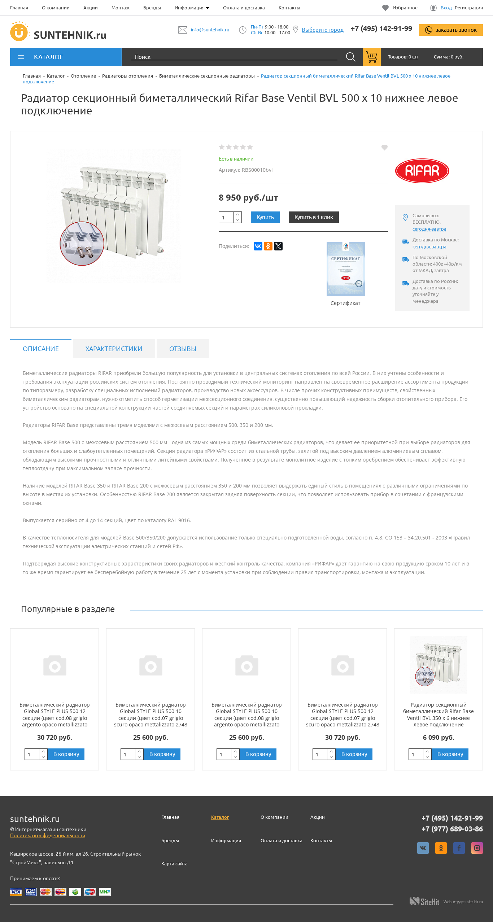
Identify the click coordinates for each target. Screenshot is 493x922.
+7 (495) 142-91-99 (381, 28)
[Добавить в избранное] (384, 147)
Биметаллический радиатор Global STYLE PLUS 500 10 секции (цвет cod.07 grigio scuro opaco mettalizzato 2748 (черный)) (150, 717)
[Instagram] (477, 848)
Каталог (220, 817)
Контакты (289, 7)
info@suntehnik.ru (210, 29)
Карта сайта (174, 863)
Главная (19, 7)
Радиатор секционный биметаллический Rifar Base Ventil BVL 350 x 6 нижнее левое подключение (438, 714)
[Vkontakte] (423, 848)
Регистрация (469, 7)
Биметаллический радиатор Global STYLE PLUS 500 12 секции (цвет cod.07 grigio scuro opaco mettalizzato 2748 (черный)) (342, 717)
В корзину (66, 754)
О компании (56, 7)
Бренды (152, 7)
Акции (90, 7)
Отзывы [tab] (182, 348)
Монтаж (121, 7)
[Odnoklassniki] (441, 848)
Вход (446, 7)
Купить (265, 217)
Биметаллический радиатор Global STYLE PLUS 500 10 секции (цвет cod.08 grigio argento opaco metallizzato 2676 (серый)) (246, 717)
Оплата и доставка (244, 7)
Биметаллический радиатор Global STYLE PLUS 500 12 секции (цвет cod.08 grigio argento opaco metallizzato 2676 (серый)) (54, 717)
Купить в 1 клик (314, 217)
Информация (190, 7)
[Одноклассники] (268, 246)
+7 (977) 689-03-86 (452, 829)
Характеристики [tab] (114, 348)
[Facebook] (459, 848)
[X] (278, 246)
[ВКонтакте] (258, 246)
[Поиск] (351, 57)
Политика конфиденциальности (47, 835)
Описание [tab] (41, 348)
